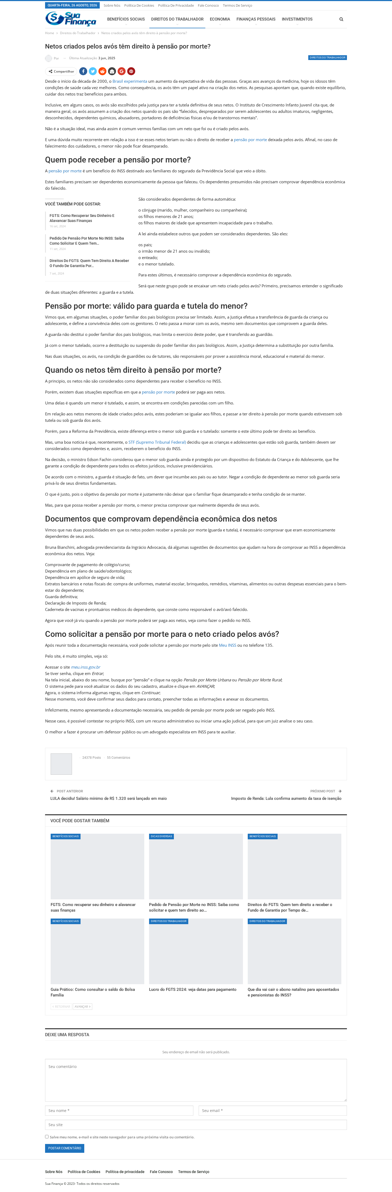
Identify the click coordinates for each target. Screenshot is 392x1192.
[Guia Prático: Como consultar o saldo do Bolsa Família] (97, 951)
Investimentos (297, 19)
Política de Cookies (139, 5)
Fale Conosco (208, 5)
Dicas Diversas (161, 836)
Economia (220, 19)
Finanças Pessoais (256, 19)
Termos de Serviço (237, 5)
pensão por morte (250, 139)
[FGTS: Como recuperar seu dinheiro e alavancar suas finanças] (97, 866)
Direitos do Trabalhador (177, 19)
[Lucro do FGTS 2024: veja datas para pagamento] (196, 951)
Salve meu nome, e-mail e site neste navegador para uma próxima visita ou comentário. (122, 1137)
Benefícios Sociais (126, 19)
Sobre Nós (112, 5)
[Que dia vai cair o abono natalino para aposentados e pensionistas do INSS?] (294, 951)
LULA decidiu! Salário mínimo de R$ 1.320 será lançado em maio (108, 798)
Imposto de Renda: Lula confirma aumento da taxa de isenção (286, 798)
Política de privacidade (176, 5)
